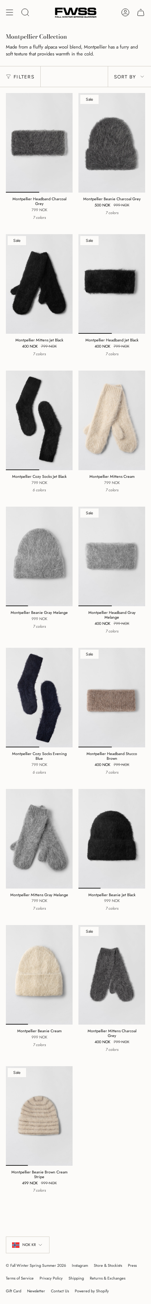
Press (132, 1265)
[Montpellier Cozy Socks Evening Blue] (39, 697)
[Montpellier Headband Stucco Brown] (111, 697)
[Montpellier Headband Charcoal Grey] (39, 143)
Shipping (76, 1278)
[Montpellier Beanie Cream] (39, 975)
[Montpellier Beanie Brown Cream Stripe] (39, 1116)
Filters (24, 77)
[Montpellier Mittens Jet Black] (39, 284)
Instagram (80, 1265)
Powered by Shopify (92, 1291)
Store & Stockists (108, 1265)
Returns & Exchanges (107, 1278)
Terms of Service (20, 1278)
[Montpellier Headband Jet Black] (111, 284)
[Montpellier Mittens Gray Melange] (39, 839)
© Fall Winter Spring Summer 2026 (36, 1265)
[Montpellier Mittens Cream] (111, 420)
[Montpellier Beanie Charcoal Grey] (111, 143)
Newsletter (36, 1291)
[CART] (140, 12)
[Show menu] (9, 12)
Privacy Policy (51, 1278)
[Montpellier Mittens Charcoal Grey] (111, 975)
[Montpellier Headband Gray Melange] (111, 556)
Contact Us (60, 1291)
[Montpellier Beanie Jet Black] (111, 839)
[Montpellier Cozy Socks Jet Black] (39, 420)
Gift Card (13, 1291)
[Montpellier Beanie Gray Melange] (39, 556)
